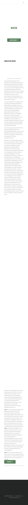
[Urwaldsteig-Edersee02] (14, 220)
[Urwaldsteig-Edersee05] (14, 268)
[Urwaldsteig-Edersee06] (14, 284)
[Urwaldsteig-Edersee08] (14, 316)
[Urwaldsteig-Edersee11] (14, 363)
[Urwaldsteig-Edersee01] (14, 204)
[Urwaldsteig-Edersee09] (14, 331)
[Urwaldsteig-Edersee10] (14, 347)
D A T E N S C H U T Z (14, 497)
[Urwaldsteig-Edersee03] (14, 236)
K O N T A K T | (19, 496)
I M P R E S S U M (8, 496)
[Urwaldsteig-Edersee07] (14, 300)
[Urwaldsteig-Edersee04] (14, 252)
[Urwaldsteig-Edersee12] (14, 379)
